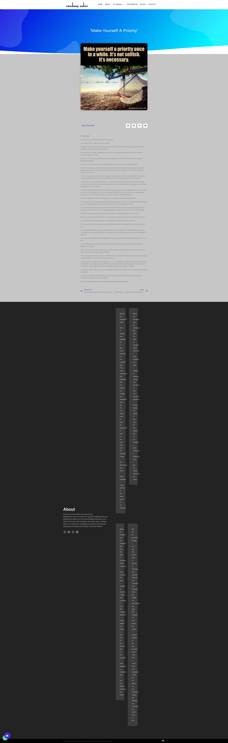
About (107, 4)
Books (143, 4)
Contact (152, 4)
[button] (7, 736)
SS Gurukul (117, 4)
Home (100, 4)
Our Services (132, 4)
